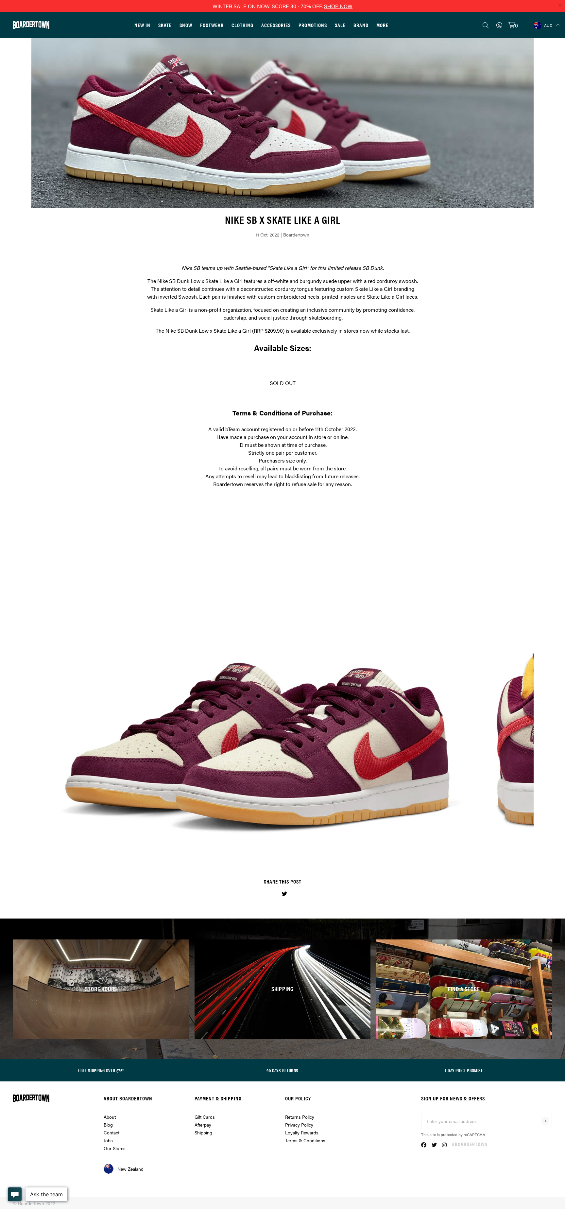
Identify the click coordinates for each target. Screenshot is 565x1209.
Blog (108, 1124)
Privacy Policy (299, 1124)
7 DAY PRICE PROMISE (464, 1070)
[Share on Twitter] (284, 893)
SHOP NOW (338, 6)
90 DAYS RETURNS (282, 1070)
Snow (186, 25)
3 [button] (282, 847)
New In (142, 25)
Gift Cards (205, 1116)
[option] (282, 680)
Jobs (108, 1140)
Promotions (313, 25)
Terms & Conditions (305, 1140)
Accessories (276, 25)
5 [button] (294, 847)
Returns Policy (299, 1116)
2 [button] (276, 847)
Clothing (242, 25)
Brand (360, 25)
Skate (165, 25)
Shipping (203, 1132)
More (382, 25)
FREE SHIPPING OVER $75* (101, 1070)
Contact (111, 1132)
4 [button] (288, 847)
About (110, 1116)
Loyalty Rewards (301, 1132)
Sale (340, 25)
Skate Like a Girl (169, 309)
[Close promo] (560, 5)
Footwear (212, 25)
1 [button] (270, 847)
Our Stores (115, 1148)
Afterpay (203, 1124)
